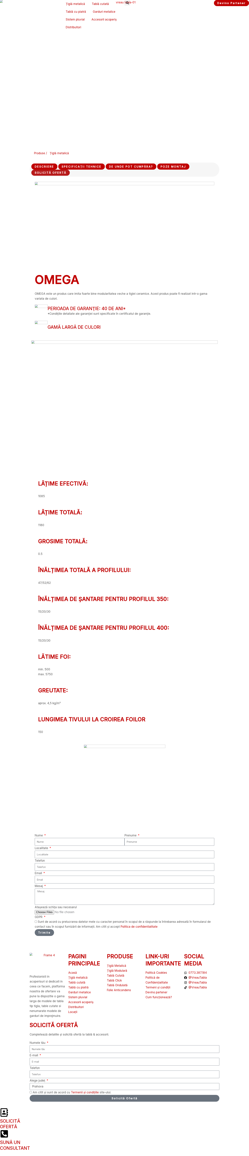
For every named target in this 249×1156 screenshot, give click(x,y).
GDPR (39, 917)
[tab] (44, 167)
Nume (39, 835)
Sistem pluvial (75, 19)
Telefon (40, 860)
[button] (127, 3)
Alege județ (38, 1080)
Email (39, 873)
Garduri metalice (104, 11)
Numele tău (38, 1042)
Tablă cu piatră (76, 11)
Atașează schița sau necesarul (56, 907)
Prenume (130, 835)
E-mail (34, 1055)
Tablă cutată (100, 4)
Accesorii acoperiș (104, 19)
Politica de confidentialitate (139, 926)
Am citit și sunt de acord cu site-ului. (72, 1092)
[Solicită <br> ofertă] (4, 1112)
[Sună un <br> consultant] (4, 1134)
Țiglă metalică (75, 4)
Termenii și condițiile (85, 1092)
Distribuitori (73, 27)
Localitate (42, 848)
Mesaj (39, 886)
